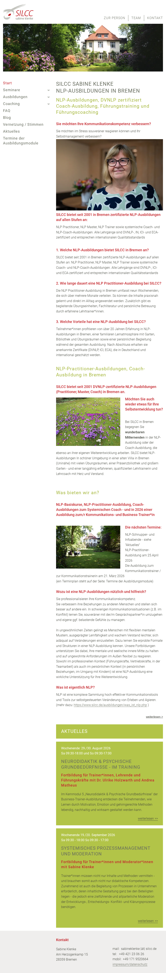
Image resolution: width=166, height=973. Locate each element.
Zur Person (114, 18)
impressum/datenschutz (130, 964)
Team (136, 18)
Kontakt (155, 18)
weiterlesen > (154, 716)
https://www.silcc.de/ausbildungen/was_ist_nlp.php (110, 705)
